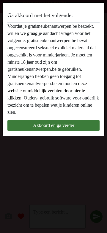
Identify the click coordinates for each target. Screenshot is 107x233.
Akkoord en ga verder (53, 125)
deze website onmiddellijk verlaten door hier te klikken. (47, 90)
